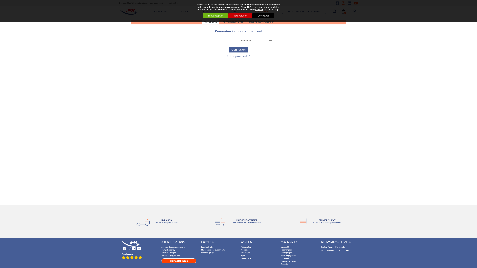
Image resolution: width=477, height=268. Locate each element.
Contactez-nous (179, 260)
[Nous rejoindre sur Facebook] (124, 248)
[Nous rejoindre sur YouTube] (138, 248)
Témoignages (127, 254)
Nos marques (286, 250)
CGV (338, 250)
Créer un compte (233, 22)
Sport (243, 255)
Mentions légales (327, 250)
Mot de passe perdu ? (238, 56)
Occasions (285, 258)
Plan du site (340, 247)
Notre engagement (288, 255)
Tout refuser (240, 15)
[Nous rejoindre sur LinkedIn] (133, 248)
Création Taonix (326, 247)
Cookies (259, 9)
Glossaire (284, 264)
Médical (244, 250)
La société (285, 247)
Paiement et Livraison (289, 261)
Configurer (263, 15)
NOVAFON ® (246, 258)
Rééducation (246, 247)
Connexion (210, 22)
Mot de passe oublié (261, 22)
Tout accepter (215, 15)
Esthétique (245, 253)
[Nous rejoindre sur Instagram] (128, 248)
